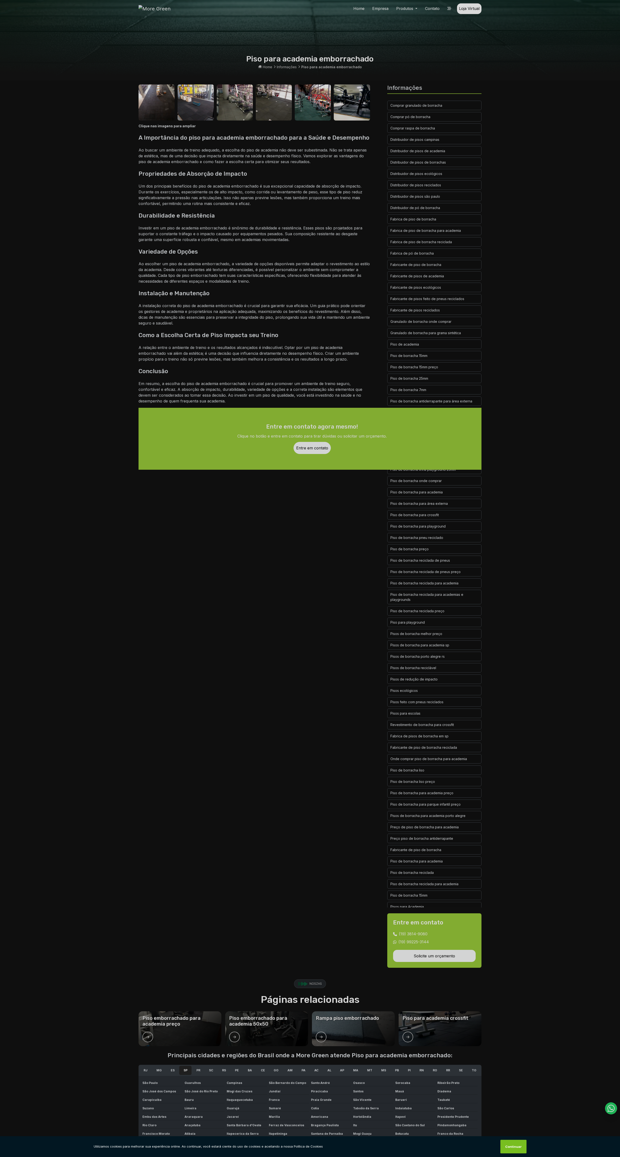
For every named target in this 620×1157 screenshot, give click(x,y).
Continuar (513, 1147)
